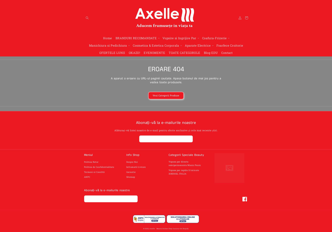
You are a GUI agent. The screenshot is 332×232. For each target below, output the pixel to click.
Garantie (131, 172)
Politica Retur (91, 162)
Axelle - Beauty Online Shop (161, 229)
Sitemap (130, 177)
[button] (87, 18)
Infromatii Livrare (136, 167)
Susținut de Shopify (181, 229)
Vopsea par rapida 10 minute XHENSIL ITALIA (184, 172)
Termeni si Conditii (94, 172)
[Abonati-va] (189, 138)
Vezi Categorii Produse (166, 95)
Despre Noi (132, 162)
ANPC (87, 177)
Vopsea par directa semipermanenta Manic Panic (185, 163)
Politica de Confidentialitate (99, 167)
